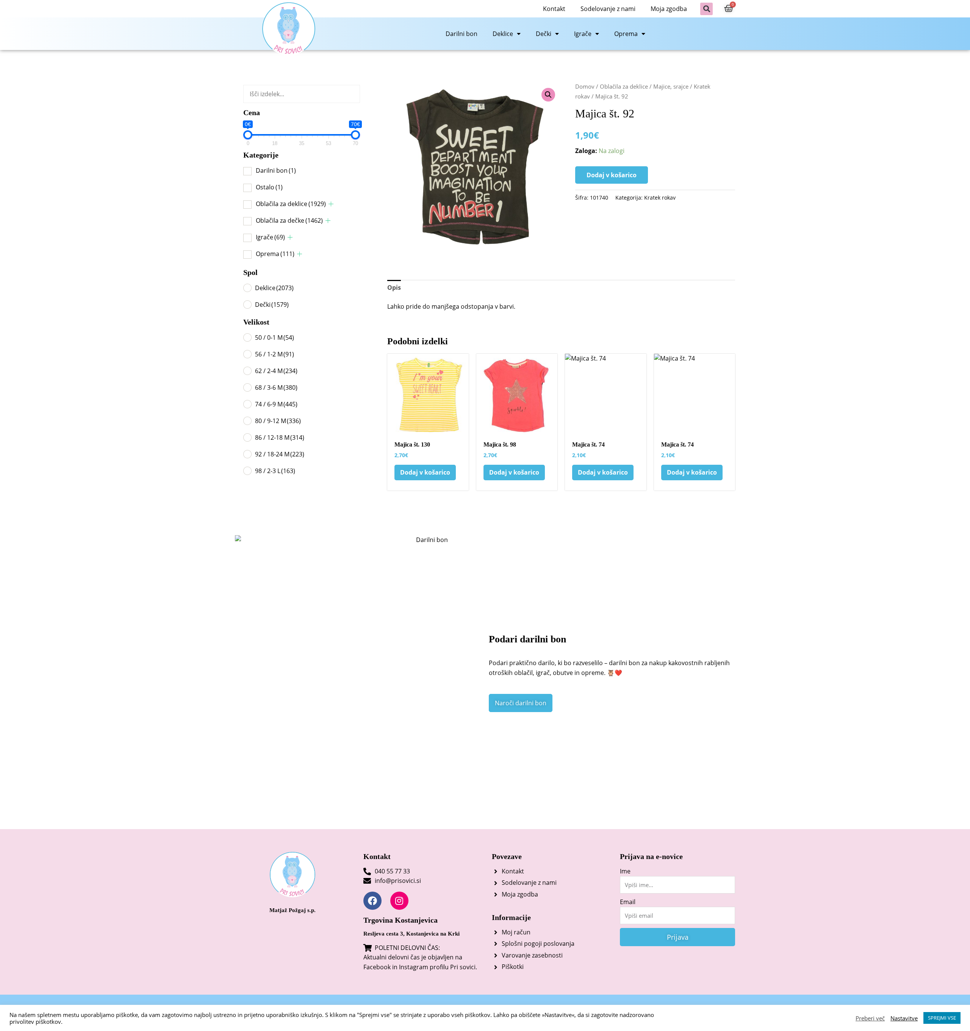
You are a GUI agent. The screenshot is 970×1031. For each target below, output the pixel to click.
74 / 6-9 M (276, 404)
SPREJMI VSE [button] (942, 1017)
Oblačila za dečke (289, 220)
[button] (706, 9)
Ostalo (269, 187)
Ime (625, 871)
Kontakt (554, 9)
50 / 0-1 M (274, 337)
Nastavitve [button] (904, 1018)
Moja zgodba (669, 9)
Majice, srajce (670, 86)
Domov (585, 86)
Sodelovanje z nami (607, 9)
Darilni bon (461, 34)
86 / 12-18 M (279, 437)
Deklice (503, 34)
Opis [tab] (394, 287)
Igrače (582, 34)
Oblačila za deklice (291, 204)
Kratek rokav (660, 197)
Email (627, 902)
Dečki (543, 34)
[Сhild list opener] (331, 204)
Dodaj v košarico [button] (425, 472)
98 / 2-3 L (275, 471)
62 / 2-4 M (276, 371)
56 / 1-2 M (274, 354)
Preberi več (870, 1018)
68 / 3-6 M (276, 387)
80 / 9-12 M (278, 421)
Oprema (626, 34)
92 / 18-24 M (279, 454)
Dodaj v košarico (612, 175)
